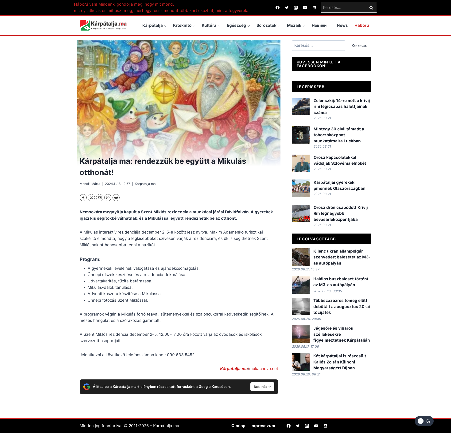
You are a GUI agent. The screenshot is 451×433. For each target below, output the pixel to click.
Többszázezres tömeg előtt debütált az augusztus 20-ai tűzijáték (341, 306)
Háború (361, 25)
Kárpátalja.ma (234, 368)
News (342, 25)
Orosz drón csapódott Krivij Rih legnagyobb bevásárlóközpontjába (341, 213)
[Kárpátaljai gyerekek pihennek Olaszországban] (301, 188)
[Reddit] (116, 197)
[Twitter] (287, 8)
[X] (91, 197)
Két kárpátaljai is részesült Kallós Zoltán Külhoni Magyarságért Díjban (339, 362)
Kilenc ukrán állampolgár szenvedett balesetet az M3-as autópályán (341, 257)
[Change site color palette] (424, 421)
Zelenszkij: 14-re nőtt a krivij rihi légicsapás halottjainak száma (342, 106)
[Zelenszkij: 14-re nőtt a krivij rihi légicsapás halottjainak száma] (301, 106)
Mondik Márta (90, 184)
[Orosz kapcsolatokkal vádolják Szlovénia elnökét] (301, 163)
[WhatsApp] (107, 197)
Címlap (238, 425)
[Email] (99, 197)
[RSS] (314, 8)
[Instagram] (296, 8)
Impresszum (262, 425)
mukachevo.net (263, 368)
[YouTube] (305, 8)
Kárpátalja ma (145, 184)
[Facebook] (278, 8)
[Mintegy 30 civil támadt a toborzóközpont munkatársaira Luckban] (301, 135)
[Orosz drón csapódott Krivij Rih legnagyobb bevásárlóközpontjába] (301, 213)
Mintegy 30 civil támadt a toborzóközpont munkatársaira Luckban (339, 135)
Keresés (359, 45)
